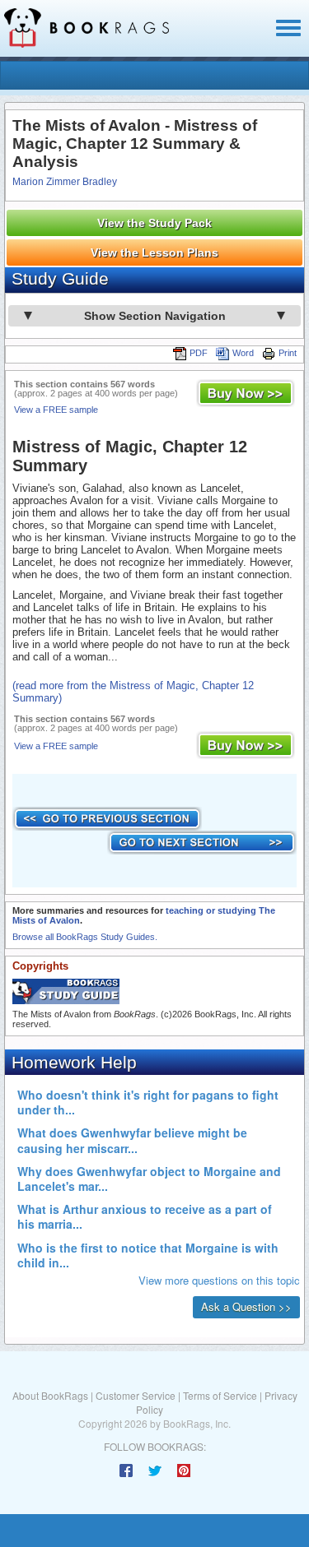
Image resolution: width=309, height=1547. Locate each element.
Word (243, 353)
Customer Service (136, 1395)
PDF (199, 353)
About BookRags (50, 1395)
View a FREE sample (56, 410)
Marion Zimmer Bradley (64, 182)
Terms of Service (220, 1395)
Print (288, 353)
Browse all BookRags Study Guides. (84, 937)
